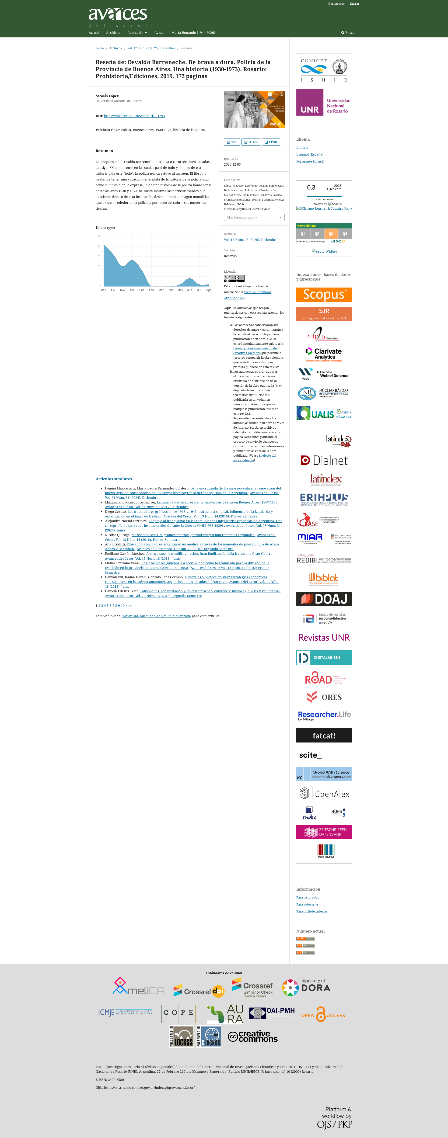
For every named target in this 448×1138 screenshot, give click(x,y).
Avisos (159, 32)
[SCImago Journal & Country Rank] (324, 208)
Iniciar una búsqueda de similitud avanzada (156, 616)
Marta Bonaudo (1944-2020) (193, 32)
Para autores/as (307, 904)
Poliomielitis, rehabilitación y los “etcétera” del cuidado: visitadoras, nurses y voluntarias (210, 591)
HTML (253, 142)
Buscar (350, 32)
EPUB (272, 142)
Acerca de (135, 32)
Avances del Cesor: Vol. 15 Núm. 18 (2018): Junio (143, 558)
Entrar (354, 3)
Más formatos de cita (242, 217)
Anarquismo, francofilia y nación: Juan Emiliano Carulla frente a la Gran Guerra (209, 553)
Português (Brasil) (310, 161)
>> (130, 605)
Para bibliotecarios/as (311, 911)
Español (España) (309, 154)
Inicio (100, 48)
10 (123, 605)
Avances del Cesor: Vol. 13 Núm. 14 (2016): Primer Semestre (210, 516)
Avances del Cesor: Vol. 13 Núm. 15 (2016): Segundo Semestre (185, 549)
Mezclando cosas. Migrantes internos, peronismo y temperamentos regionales (193, 535)
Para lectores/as (307, 897)
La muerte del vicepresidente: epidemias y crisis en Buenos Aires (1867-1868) (218, 502)
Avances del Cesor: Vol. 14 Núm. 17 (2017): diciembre (147, 507)
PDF (234, 142)
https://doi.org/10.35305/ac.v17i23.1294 (134, 116)
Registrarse (336, 3)
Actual (94, 32)
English (302, 147)
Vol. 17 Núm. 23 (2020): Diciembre (151, 48)
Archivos (113, 32)
